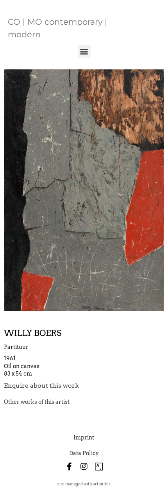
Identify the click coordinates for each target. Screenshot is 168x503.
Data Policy (84, 453)
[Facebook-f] (69, 466)
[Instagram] (84, 466)
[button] (84, 51)
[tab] (37, 402)
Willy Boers (32, 333)
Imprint (83, 437)
